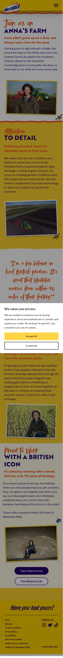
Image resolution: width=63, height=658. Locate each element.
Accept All (31, 336)
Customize (31, 345)
